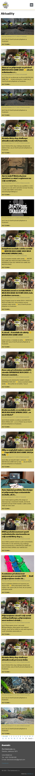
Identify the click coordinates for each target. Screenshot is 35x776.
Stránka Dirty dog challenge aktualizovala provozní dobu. (15, 658)
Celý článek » (6, 44)
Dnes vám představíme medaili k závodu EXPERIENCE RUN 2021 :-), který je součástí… (17, 372)
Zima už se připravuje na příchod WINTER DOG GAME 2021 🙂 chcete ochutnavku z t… (17, 69)
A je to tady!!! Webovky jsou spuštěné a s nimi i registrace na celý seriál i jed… (16, 178)
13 (6, 738)
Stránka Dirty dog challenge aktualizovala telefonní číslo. (15, 139)
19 (23, 738)
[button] (31, 5)
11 (32, 736)
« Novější (5, 736)
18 (20, 738)
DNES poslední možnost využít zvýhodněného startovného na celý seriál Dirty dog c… (16, 534)
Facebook (5, 763)
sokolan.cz (30, 773)
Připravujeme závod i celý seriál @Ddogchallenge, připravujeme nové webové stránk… (16, 618)
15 (11, 738)
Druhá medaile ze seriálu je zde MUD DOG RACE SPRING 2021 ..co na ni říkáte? (16, 412)
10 (30, 736)
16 (14, 738)
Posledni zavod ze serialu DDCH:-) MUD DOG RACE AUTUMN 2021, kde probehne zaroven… (17, 293)
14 (8, 738)
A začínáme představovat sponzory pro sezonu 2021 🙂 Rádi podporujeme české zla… (17, 576)
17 (17, 738)
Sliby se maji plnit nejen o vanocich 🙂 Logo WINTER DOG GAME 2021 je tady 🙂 (17, 452)
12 (3, 738)
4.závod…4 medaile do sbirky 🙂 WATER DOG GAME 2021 (17, 333)
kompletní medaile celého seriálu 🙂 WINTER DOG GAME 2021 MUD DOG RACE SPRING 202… (17, 251)
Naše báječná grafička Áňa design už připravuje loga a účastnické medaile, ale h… (17, 492)
